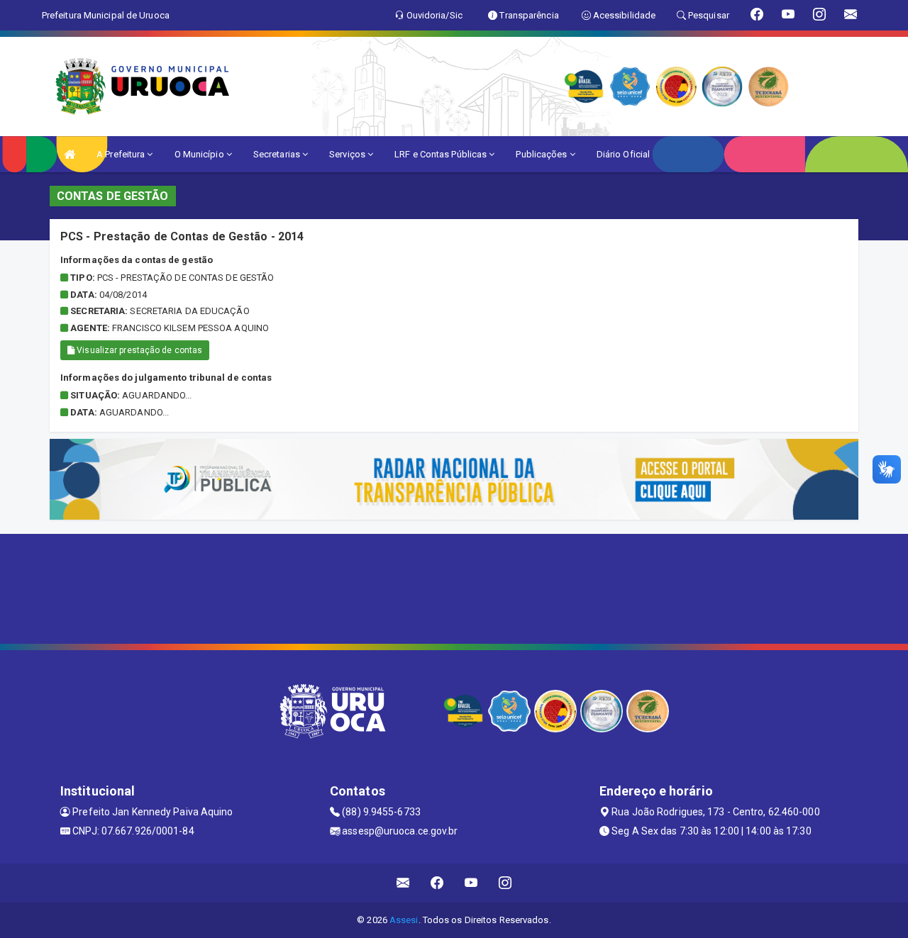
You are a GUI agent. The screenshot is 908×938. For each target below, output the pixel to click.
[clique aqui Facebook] (437, 883)
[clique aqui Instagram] (505, 883)
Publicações (542, 154)
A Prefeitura (121, 154)
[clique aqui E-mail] (403, 883)
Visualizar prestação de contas (138, 350)
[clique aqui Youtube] (471, 883)
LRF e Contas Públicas (441, 154)
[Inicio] (69, 154)
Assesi (404, 920)
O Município (200, 154)
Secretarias (277, 154)
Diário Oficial (623, 154)
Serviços (348, 154)
